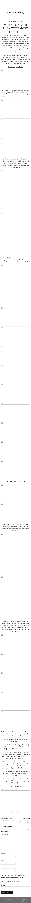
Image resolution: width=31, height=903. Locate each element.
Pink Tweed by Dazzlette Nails (24, 820)
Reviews (11, 21)
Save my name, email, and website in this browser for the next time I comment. (13, 876)
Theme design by (15, 901)
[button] (30, 1)
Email (3, 860)
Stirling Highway (7, 819)
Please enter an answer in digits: (11, 881)
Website (3, 867)
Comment (4, 835)
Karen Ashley (15, 12)
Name (3, 853)
